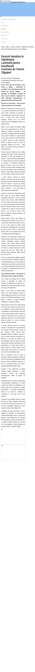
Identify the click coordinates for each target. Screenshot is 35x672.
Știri (2, 22)
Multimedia (4, 35)
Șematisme (4, 25)
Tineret (10, 52)
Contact (3, 42)
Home (2, 47)
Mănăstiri (3, 29)
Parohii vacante (5, 32)
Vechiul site (4, 38)
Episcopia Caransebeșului (8, 19)
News (7, 47)
